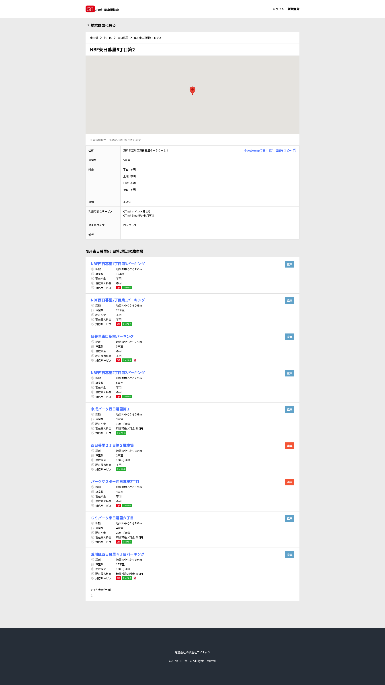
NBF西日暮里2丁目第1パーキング (118, 300)
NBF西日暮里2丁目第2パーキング (118, 372)
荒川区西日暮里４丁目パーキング (117, 554)
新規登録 (293, 9)
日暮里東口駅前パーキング (112, 336)
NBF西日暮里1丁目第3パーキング (118, 263)
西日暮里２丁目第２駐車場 (112, 445)
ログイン (278, 9)
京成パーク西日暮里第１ (110, 408)
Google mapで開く (256, 150)
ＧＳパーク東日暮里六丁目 (112, 517)
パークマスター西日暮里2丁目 (115, 481)
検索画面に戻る (103, 25)
